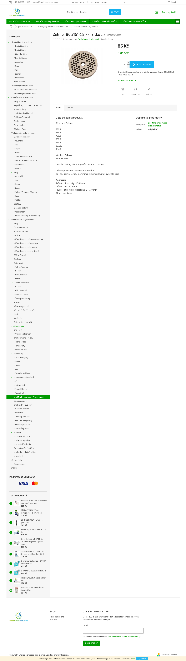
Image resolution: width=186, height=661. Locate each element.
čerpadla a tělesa (22, 373)
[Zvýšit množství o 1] (128, 62)
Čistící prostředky (22, 136)
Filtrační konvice (21, 46)
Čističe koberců (21, 227)
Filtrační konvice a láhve (21, 42)
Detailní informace (126, 80)
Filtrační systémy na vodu (22, 85)
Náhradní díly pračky (23, 420)
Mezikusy (19, 412)
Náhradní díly (16, 460)
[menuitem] (19, 21)
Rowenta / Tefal (22, 294)
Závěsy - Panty (20, 129)
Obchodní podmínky (100, 2)
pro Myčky (18, 353)
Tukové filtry (20, 393)
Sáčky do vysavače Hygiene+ (26, 243)
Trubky (17, 302)
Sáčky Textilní (20, 255)
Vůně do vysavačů (22, 306)
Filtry (16, 172)
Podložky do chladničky (24, 113)
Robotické (18, 263)
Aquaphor (19, 62)
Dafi (16, 70)
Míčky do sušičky (22, 408)
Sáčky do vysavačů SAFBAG (26, 247)
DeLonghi (19, 140)
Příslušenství (19, 211)
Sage (17, 196)
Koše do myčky (21, 357)
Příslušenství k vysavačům (22, 219)
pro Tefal (18, 330)
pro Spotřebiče (17, 326)
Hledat (115, 12)
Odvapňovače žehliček (24, 448)
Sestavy (17, 203)
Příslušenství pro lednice (22, 97)
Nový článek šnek (57, 617)
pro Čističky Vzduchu (23, 428)
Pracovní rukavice (22, 436)
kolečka (18, 365)
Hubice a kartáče (21, 231)
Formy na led (19, 125)
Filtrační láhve (20, 50)
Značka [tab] (70, 107)
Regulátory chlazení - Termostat (28, 105)
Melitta (18, 168)
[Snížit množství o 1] (128, 66)
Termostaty (20, 345)
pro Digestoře (20, 385)
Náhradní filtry (21, 54)
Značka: (108, 39)
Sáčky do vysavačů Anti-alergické (28, 239)
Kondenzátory (20, 109)
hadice (17, 361)
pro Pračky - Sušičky (23, 405)
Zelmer (18, 73)
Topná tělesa (20, 341)
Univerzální (19, 77)
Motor (17, 314)
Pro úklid (17, 432)
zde (133, 659)
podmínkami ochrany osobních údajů (125, 636)
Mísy (17, 381)
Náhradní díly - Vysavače (24, 310)
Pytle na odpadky (22, 440)
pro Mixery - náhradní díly (25, 377)
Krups (17, 148)
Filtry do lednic (20, 101)
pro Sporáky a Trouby (23, 337)
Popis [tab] (58, 107)
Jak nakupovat (78, 2)
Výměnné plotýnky (23, 333)
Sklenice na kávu (21, 207)
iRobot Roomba (21, 267)
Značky (14, 467)
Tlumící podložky (22, 416)
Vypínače (18, 318)
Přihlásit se (91, 643)
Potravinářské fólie (23, 444)
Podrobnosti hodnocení (88, 39)
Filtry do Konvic (20, 58)
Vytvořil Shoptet (169, 655)
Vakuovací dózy (20, 401)
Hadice (17, 235)
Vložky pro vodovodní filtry (25, 89)
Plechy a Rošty (21, 349)
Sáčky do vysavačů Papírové (26, 251)
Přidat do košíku (144, 64)
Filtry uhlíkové (21, 389)
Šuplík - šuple (19, 121)
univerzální (19, 164)
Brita (17, 66)
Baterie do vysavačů (23, 322)
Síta (16, 369)
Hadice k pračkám (22, 424)
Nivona (17, 152)
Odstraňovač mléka (23, 156)
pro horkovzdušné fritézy (25, 452)
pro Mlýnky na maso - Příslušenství (29, 397)
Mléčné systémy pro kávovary (27, 215)
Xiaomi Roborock (22, 282)
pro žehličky (19, 456)
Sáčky (18, 270)
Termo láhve (19, 81)
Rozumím (142, 659)
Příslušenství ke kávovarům (23, 133)
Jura (16, 144)
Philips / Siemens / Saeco (26, 160)
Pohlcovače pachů (22, 117)
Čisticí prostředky (22, 298)
